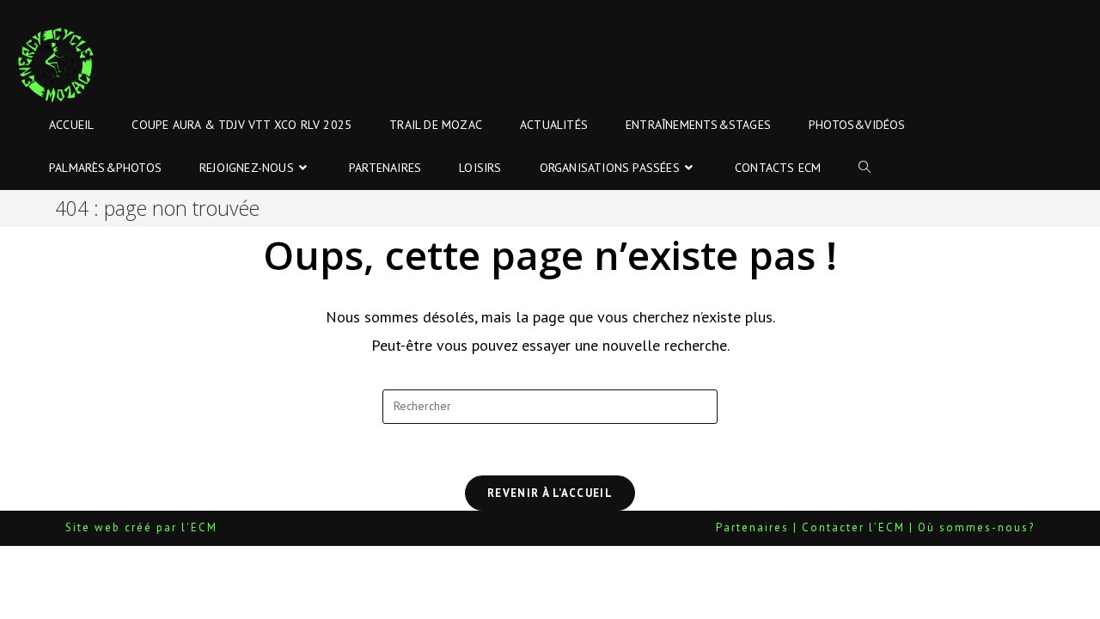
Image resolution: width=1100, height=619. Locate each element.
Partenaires (752, 527)
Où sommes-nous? (976, 527)
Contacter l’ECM (853, 527)
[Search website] (864, 167)
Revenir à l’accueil (550, 493)
